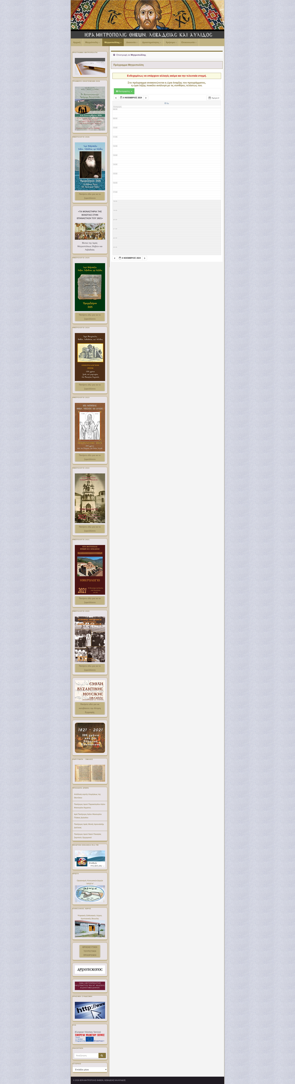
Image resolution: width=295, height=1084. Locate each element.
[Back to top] (288, 1077)
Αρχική (77, 42)
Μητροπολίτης (112, 42)
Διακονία (131, 42)
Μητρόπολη (91, 42)
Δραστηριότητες (151, 42)
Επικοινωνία (188, 42)
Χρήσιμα (170, 42)
